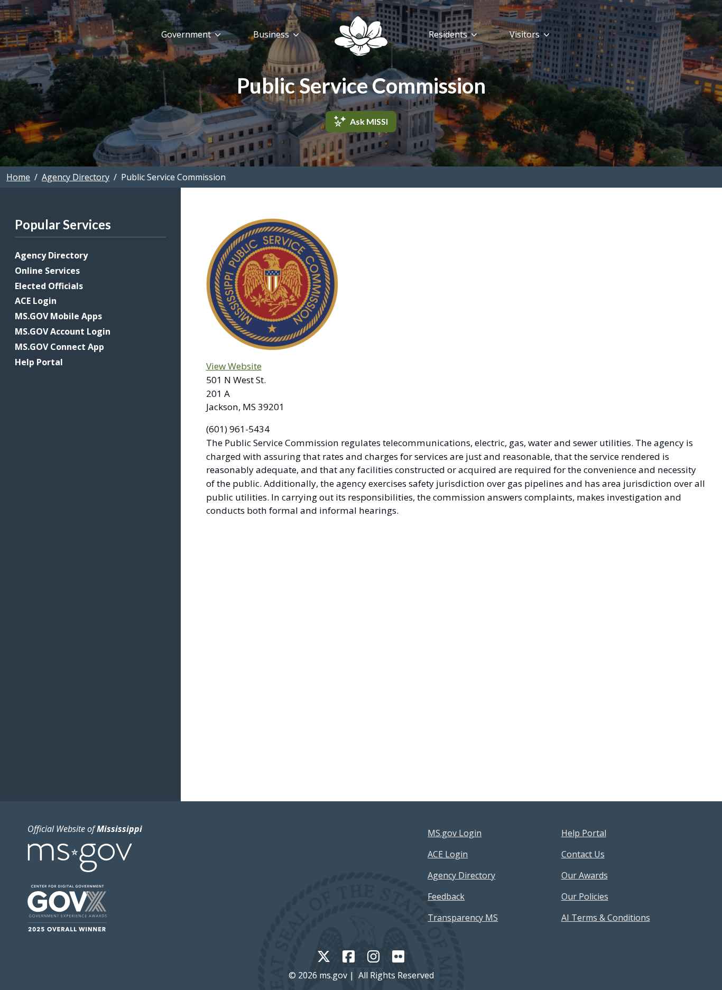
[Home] (361, 35)
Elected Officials (49, 286)
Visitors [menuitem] (525, 34)
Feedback (446, 896)
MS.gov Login (455, 833)
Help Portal (39, 362)
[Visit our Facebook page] (349, 956)
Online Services (47, 270)
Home (18, 177)
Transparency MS (463, 917)
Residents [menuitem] (448, 34)
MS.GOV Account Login (62, 331)
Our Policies (584, 896)
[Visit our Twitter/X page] (324, 955)
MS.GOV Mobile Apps (58, 316)
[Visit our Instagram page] (373, 956)
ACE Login (36, 301)
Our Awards (584, 875)
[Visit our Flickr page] (398, 956)
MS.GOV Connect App (59, 347)
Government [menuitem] (186, 34)
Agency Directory (75, 177)
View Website (234, 366)
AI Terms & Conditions (605, 917)
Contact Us (583, 854)
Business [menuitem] (271, 34)
